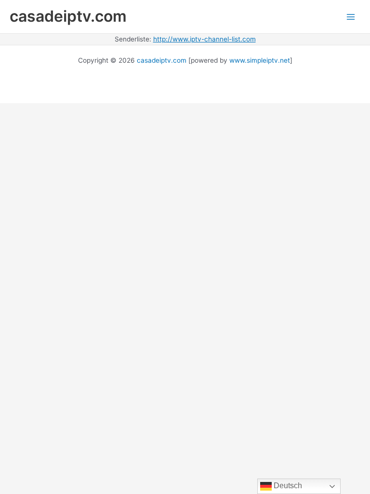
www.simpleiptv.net (259, 60)
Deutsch (287, 485)
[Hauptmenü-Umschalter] (351, 17)
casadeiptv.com (68, 16)
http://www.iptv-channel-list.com (204, 39)
